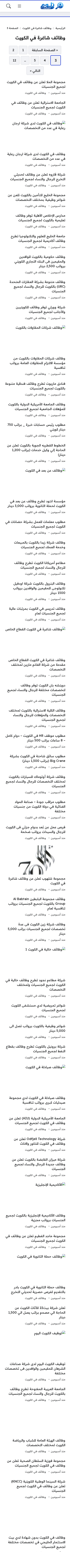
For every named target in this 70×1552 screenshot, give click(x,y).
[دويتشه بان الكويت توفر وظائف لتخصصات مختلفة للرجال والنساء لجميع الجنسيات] (35, 693)
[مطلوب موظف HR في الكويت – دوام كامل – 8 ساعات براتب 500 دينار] (35, 741)
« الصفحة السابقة (45, 50)
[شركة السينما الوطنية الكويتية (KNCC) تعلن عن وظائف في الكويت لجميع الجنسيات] (35, 1489)
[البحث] (8, 6)
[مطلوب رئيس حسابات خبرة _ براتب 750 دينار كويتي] (35, 430)
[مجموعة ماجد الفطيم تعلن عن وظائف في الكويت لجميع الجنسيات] (35, 1242)
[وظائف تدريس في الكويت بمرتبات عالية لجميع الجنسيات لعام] (35, 614)
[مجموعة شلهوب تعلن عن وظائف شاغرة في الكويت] (35, 868)
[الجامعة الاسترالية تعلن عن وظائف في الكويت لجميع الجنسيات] (35, 108)
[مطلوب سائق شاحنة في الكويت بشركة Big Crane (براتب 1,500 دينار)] (35, 762)
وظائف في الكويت (35, 92)
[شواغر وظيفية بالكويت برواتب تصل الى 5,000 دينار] (35, 1032)
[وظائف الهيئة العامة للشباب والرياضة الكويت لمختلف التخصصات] (35, 1430)
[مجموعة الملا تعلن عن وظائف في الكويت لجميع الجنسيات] (35, 88)
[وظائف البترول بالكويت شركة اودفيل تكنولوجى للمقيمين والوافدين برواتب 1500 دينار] (35, 591)
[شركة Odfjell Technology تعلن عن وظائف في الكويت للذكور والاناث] (35, 1144)
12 (14, 60)
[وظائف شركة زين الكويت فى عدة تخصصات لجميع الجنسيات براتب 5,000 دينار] (35, 932)
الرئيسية (60, 28)
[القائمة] (19, 6)
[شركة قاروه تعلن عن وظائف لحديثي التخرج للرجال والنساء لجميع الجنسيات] (35, 180)
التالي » (35, 71)
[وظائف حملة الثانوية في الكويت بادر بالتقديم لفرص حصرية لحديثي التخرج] (35, 1277)
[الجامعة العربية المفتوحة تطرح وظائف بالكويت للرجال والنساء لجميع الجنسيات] (35, 1395)
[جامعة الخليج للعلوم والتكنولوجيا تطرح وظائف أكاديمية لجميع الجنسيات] (35, 242)
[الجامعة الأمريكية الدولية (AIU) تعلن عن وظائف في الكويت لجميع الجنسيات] (35, 1124)
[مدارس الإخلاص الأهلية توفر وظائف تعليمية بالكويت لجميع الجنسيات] (35, 221)
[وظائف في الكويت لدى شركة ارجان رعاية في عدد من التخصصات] (35, 144)
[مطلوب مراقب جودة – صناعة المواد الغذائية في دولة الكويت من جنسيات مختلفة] (35, 809)
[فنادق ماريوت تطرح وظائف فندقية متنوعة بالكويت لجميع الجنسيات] (35, 389)
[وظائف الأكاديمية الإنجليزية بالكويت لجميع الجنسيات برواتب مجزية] (35, 1205)
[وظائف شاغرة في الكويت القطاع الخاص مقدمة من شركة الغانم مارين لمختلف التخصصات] (35, 652)
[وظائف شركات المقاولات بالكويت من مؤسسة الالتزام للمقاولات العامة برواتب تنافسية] (35, 351)
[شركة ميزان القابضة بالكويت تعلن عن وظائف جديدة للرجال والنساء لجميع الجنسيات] (35, 1167)
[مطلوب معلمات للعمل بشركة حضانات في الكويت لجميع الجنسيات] (35, 527)
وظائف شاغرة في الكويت (36, 28)
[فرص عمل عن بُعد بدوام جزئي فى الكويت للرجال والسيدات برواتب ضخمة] (35, 833)
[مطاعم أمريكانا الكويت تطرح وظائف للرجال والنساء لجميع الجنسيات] (35, 568)
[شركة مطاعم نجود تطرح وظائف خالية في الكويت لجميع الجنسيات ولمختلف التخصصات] (35, 972)
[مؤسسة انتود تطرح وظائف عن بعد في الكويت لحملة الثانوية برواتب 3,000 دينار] (35, 491)
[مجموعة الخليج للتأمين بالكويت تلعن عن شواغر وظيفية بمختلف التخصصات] (35, 201)
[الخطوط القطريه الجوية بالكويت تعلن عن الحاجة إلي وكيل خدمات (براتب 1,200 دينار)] (35, 453)
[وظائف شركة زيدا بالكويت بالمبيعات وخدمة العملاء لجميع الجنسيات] (35, 548)
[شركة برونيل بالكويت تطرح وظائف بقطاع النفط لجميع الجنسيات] (35, 1052)
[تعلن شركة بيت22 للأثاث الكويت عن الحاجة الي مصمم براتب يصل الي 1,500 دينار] (35, 1315)
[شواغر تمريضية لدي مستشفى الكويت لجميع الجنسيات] (35, 1011)
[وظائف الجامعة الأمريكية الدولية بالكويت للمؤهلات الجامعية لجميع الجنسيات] (35, 410)
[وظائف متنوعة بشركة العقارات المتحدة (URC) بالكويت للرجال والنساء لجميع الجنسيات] (35, 289)
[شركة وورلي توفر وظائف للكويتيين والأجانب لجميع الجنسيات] (35, 313)
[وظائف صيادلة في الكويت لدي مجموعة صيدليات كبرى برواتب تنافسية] (35, 1088)
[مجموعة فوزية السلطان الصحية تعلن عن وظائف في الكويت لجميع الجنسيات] (35, 1466)
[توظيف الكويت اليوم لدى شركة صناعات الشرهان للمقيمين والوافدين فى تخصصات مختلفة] (35, 1356)
